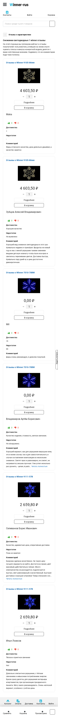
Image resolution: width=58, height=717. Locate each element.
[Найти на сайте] (52, 24)
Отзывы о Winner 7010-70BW (20, 272)
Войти (29, 15)
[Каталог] (5, 4)
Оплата (18, 704)
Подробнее (29, 102)
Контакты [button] (7, 15)
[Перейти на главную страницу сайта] (22, 4)
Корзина (51, 15)
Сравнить (7, 713)
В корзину (29, 108)
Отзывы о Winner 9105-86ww (20, 62)
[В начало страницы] (52, 711)
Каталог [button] (7, 704)
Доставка (29, 704)
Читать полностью (39, 466)
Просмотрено (41, 713)
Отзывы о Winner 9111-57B (19, 476)
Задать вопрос (57, 358)
